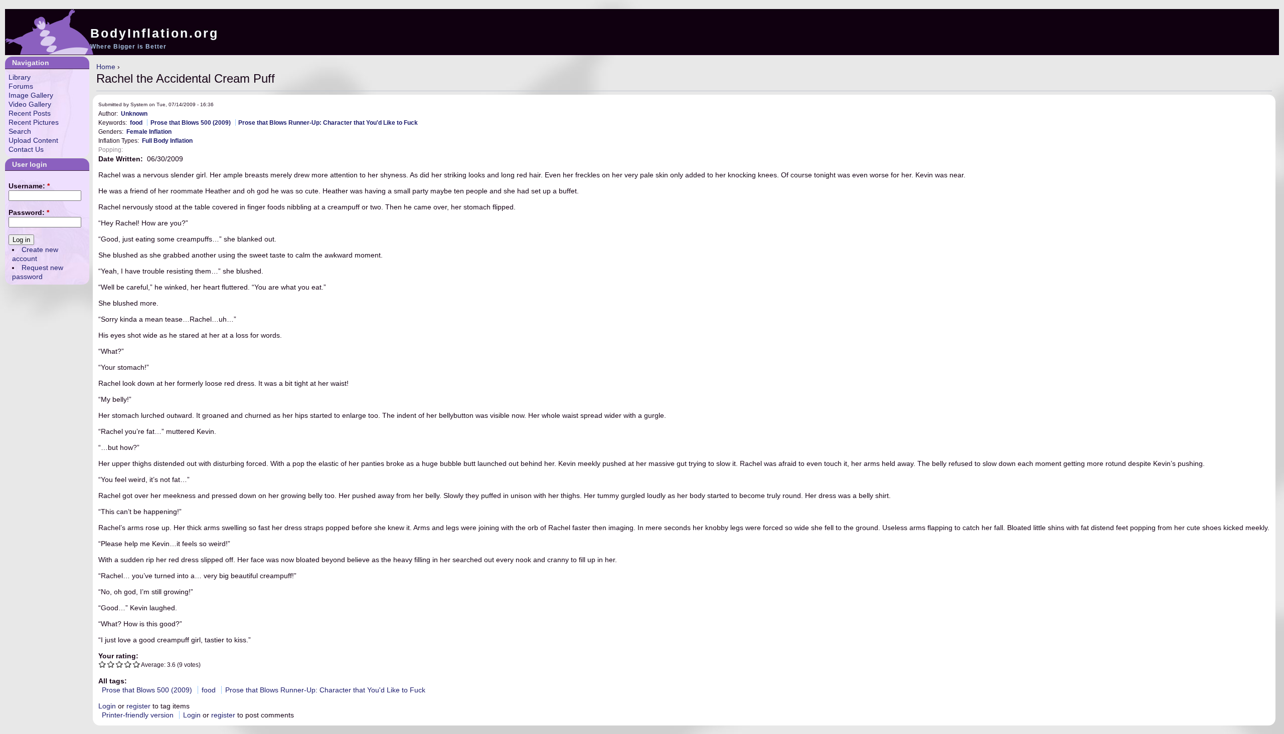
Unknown (134, 113)
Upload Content (33, 140)
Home (105, 67)
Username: (29, 186)
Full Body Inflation (167, 140)
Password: (29, 212)
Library (20, 77)
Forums (21, 86)
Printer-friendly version (138, 715)
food (136, 122)
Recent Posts (30, 113)
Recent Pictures (34, 122)
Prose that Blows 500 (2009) (190, 122)
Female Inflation (149, 131)
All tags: (112, 681)
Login (107, 706)
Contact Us (26, 149)
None (133, 149)
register (138, 706)
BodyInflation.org (154, 33)
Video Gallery (30, 104)
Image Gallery (31, 95)
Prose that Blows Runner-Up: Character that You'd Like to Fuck (328, 122)
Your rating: (118, 656)
